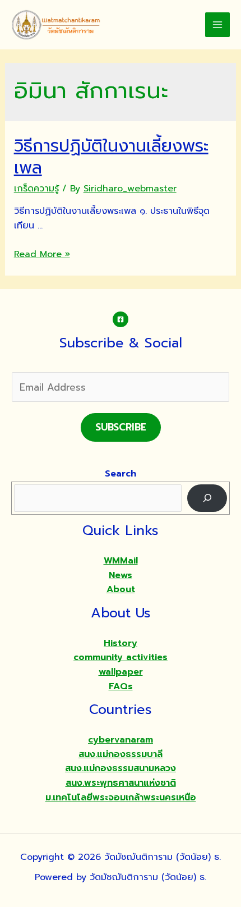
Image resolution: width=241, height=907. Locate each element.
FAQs (121, 686)
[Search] (207, 498)
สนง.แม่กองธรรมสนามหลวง (120, 768)
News (120, 575)
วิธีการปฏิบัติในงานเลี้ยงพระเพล (111, 157)
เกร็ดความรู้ (36, 188)
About (120, 589)
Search (120, 473)
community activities (120, 657)
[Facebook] (120, 319)
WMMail (121, 560)
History (120, 643)
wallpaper (121, 672)
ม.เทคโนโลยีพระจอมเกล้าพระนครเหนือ (120, 797)
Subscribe (120, 427)
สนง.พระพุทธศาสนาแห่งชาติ (121, 783)
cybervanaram (120, 739)
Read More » (42, 254)
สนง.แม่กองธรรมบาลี (120, 754)
